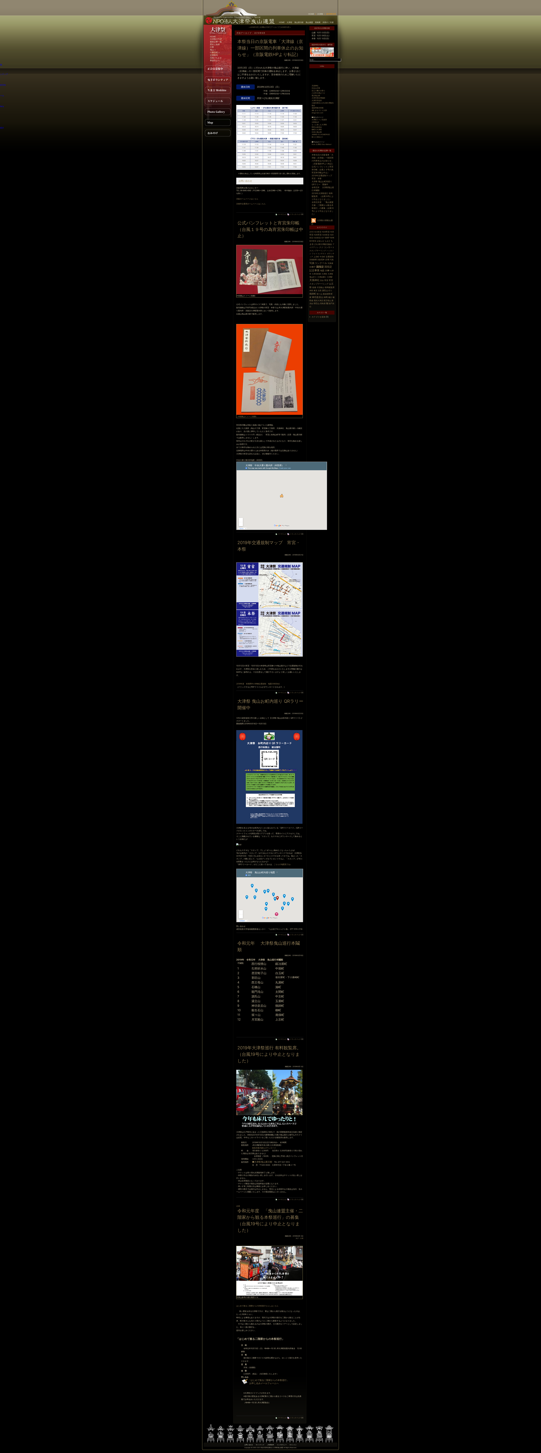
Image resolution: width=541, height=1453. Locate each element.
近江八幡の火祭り (318, 91)
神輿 (326, 297)
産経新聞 (326, 294)
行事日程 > (215, 52)
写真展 (330, 263)
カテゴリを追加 (318, 317)
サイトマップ (260, 1445)
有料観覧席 (329, 287)
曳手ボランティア (218, 79)
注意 (320, 290)
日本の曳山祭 (317, 132)
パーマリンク (282, 214)
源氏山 (325, 290)
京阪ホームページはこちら (247, 199)
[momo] (231, 1433)
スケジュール (218, 101)
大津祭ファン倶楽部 (319, 120)
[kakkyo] (270, 1433)
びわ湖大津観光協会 (323, 244)
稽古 (330, 297)
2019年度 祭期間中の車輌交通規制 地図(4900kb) (258, 684)
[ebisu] (240, 1433)
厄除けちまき (216, 58)
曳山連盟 (309, 22)
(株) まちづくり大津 (319, 110)
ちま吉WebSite (218, 90)
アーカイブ (275, 27)
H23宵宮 (317, 232)
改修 (314, 287)
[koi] (300, 1433)
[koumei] (280, 1433)
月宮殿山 (320, 287)
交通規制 (330, 256)
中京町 (322, 257)
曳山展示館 (298, 22)
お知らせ (320, 241)
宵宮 (326, 280)
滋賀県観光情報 (317, 108)
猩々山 (319, 294)
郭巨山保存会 (317, 127)
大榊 (327, 270)
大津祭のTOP (216, 39)
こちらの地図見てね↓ (282, 864)
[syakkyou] (290, 1433)
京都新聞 (313, 260)
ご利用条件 (270, 1445)
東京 (315, 290)
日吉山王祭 (316, 88)
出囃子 (312, 267)
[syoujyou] (221, 1433)
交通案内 (214, 55)
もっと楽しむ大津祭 (319, 125)
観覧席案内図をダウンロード (264, 1148)
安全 (322, 280)
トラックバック (295, 214)
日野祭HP (315, 122)
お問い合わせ (248, 1445)
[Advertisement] (304, 4)
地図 (322, 270)
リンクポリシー (282, 1445)
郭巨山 (317, 303)
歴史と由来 (215, 44)
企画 (327, 259)
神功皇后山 (317, 297)
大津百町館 (316, 274)
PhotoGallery (218, 111)
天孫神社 (315, 86)
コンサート (329, 247)
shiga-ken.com (317, 113)
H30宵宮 (317, 238)
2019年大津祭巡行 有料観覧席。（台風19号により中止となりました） (323, 196)
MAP (218, 122)
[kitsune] (260, 1433)
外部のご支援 (328, 22)
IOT (322, 238)
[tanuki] (211, 1433)
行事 (212, 47)
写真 (332, 260)
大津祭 (320, 14)
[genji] (309, 1433)
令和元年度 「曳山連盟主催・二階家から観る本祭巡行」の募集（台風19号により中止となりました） (323, 208)
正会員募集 (218, 68)
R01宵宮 (312, 241)
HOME (311, 14)
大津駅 (329, 277)
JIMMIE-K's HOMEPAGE (321, 135)
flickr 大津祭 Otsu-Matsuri (322, 144)
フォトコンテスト (319, 254)
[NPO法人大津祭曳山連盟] (240, 23)
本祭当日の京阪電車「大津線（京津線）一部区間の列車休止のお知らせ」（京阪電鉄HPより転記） (270, 48)
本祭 (311, 290)
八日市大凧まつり (318, 93)
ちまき (327, 241)
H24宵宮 (326, 232)
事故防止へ (215, 60)
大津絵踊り (321, 277)
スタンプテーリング (317, 251)
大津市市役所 (317, 101)
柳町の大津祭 (317, 130)
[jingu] (319, 1433)
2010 (311, 232)
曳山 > (213, 50)
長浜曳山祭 (316, 96)
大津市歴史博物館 (318, 98)
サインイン (293, 1445)
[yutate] (250, 1433)
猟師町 (312, 293)
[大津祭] (218, 34)
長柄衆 (318, 22)
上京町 (316, 257)
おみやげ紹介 (218, 133)
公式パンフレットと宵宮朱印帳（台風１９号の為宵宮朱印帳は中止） (322, 169)
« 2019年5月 (253, 27)
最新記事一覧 (216, 41)
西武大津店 (318, 300)
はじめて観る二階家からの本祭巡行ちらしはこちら (257, 1306)
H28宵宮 (325, 235)
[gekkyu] (329, 1433)
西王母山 (327, 300)
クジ (321, 247)
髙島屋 (323, 303)
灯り (330, 290)
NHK (332, 237)
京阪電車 (321, 260)
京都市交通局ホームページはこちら (251, 204)
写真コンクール (318, 263)
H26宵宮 (318, 234)
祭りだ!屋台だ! (317, 137)
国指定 (320, 266)
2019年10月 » (286, 27)
